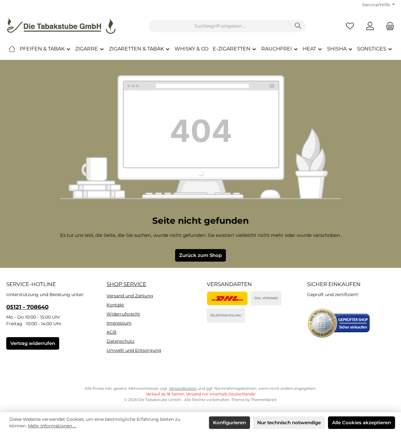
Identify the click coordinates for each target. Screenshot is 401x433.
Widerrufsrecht (123, 314)
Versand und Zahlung (130, 296)
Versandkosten (183, 388)
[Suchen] (298, 26)
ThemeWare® (264, 399)
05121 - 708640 (27, 307)
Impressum (119, 323)
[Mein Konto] (370, 26)
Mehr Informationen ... (52, 426)
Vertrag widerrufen (32, 343)
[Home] (12, 49)
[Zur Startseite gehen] (61, 26)
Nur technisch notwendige (289, 422)
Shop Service (126, 284)
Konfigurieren (229, 422)
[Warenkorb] (388, 26)
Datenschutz (120, 341)
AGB (112, 332)
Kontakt (115, 305)
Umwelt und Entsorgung (134, 350)
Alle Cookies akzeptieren (361, 422)
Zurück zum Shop (200, 255)
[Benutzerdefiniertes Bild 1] (227, 298)
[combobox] (220, 26)
